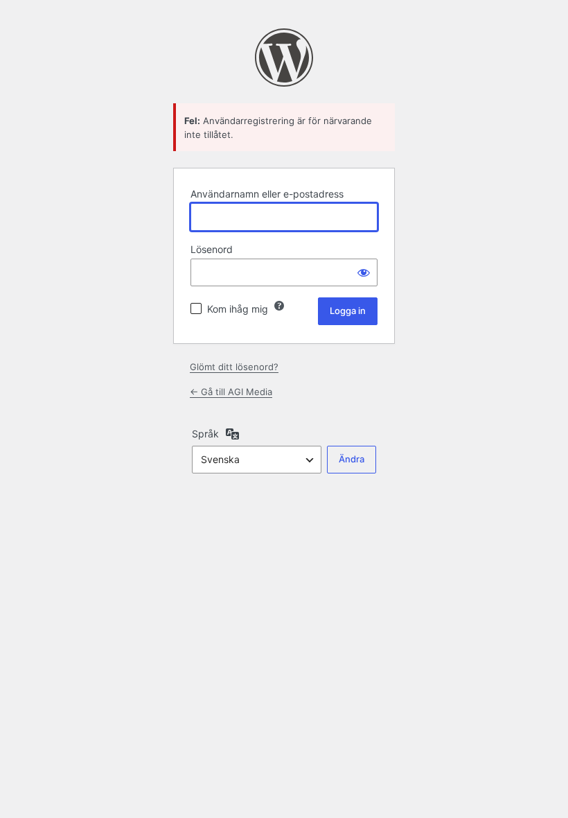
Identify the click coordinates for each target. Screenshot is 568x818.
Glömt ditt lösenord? (234, 366)
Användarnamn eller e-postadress (267, 194)
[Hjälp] (279, 305)
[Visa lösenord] (364, 272)
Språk (205, 434)
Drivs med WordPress (284, 57)
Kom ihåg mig (237, 309)
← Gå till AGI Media (231, 391)
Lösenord (211, 249)
